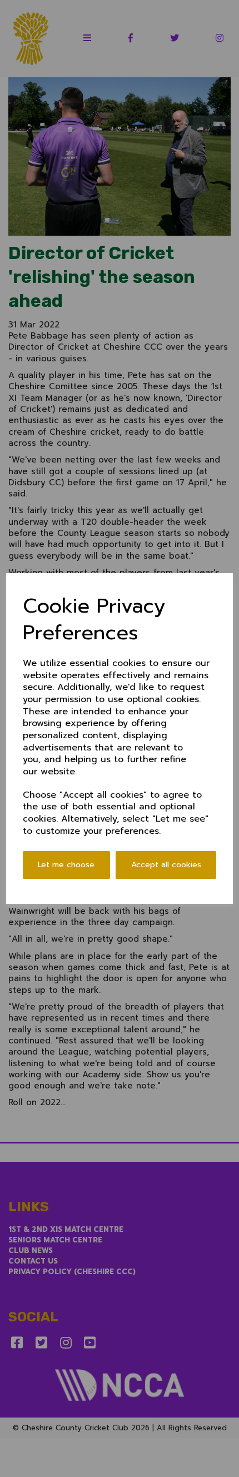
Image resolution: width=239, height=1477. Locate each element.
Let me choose (66, 865)
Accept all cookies (166, 865)
